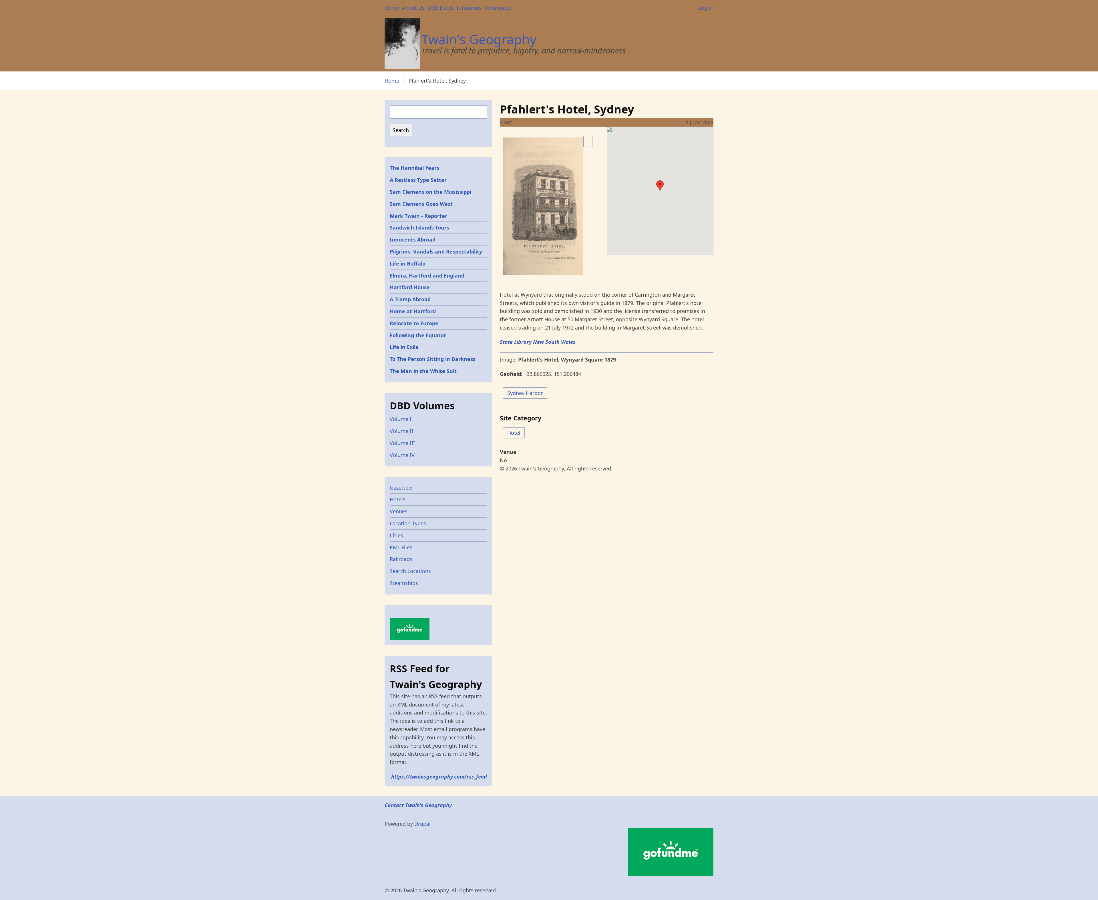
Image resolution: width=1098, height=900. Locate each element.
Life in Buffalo (407, 263)
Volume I (400, 419)
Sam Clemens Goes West (421, 203)
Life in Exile (404, 347)
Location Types (408, 523)
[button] (660, 185)
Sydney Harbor (525, 393)
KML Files (401, 547)
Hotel (513, 432)
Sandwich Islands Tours (419, 227)
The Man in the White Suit (423, 371)
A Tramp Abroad (410, 299)
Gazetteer (401, 487)
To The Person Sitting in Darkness (433, 359)
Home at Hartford (413, 311)
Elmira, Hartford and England (427, 275)
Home (392, 7)
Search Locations (410, 571)
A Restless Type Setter (418, 179)
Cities (396, 535)
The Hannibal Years (414, 167)
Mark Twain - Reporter (418, 215)
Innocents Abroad (412, 239)
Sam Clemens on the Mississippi (430, 191)
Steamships (404, 583)
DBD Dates (440, 7)
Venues (398, 511)
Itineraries (469, 7)
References (497, 7)
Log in (706, 7)
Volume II (401, 431)
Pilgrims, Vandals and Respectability (436, 251)
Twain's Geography (478, 39)
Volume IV (402, 455)
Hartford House (410, 287)
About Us (413, 7)
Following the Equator (418, 335)
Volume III (402, 443)
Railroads (401, 559)
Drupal (422, 823)
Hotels (397, 499)
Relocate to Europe (414, 323)
